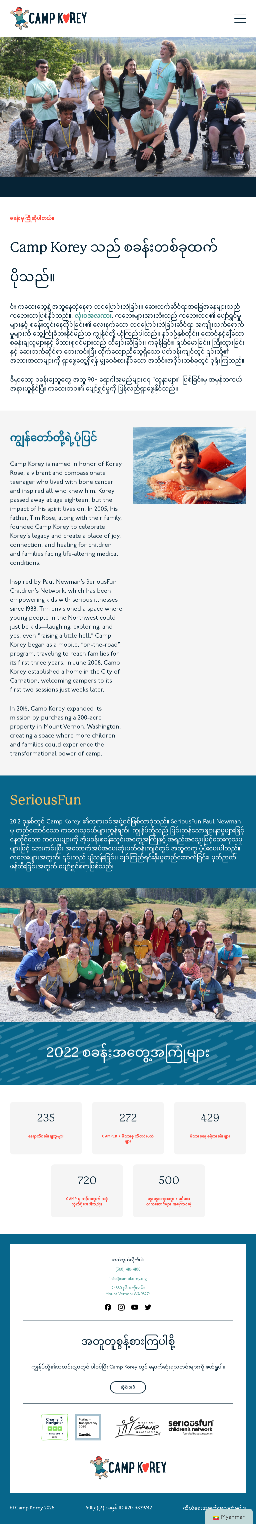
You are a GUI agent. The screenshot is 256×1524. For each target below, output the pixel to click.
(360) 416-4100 (128, 1270)
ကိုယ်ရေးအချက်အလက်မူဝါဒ (214, 1508)
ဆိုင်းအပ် (128, 1387)
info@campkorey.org (128, 1279)
